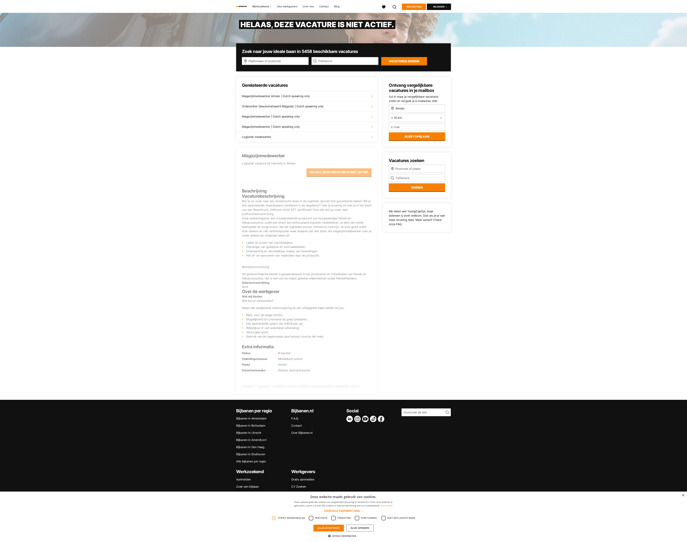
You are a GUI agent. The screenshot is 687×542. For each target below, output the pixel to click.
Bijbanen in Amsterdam (251, 418)
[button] (343, 511)
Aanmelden (243, 479)
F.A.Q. (295, 418)
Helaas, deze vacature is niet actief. (339, 172)
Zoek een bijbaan (247, 486)
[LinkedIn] (350, 419)
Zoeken (417, 187)
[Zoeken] (394, 6)
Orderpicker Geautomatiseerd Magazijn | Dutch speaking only (282, 106)
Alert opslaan (417, 136)
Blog (337, 6)
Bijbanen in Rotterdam (250, 425)
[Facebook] (382, 419)
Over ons (308, 6)
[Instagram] (358, 419)
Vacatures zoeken (404, 61)
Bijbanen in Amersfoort (251, 440)
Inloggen (439, 7)
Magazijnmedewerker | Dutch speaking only (271, 116)
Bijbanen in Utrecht (248, 432)
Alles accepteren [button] (329, 527)
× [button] (683, 495)
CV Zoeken (298, 486)
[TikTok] (374, 419)
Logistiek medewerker (256, 137)
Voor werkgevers (287, 6)
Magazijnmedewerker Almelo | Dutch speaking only (276, 96)
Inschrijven (414, 7)
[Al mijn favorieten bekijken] (383, 6)
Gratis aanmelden (302, 479)
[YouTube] (366, 419)
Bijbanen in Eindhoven (250, 454)
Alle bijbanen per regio (251, 461)
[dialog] (343, 517)
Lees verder (386, 505)
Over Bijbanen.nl (302, 432)
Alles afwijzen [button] (360, 527)
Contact (324, 6)
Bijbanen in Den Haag (250, 447)
